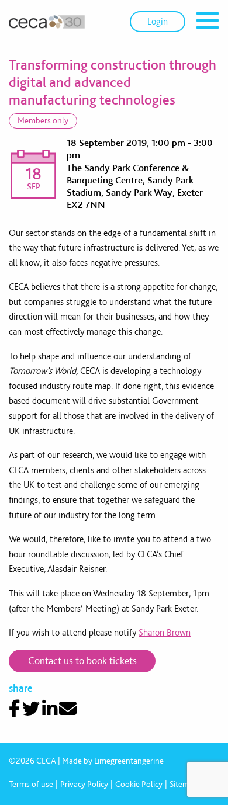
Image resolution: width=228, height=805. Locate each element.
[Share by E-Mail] (68, 708)
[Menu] (207, 22)
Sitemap (184, 784)
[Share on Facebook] (14, 708)
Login (157, 21)
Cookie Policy (139, 784)
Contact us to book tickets (82, 660)
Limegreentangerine (129, 760)
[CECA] (47, 21)
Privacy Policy (84, 784)
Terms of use (31, 784)
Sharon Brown (165, 632)
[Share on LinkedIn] (49, 708)
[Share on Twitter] (31, 708)
